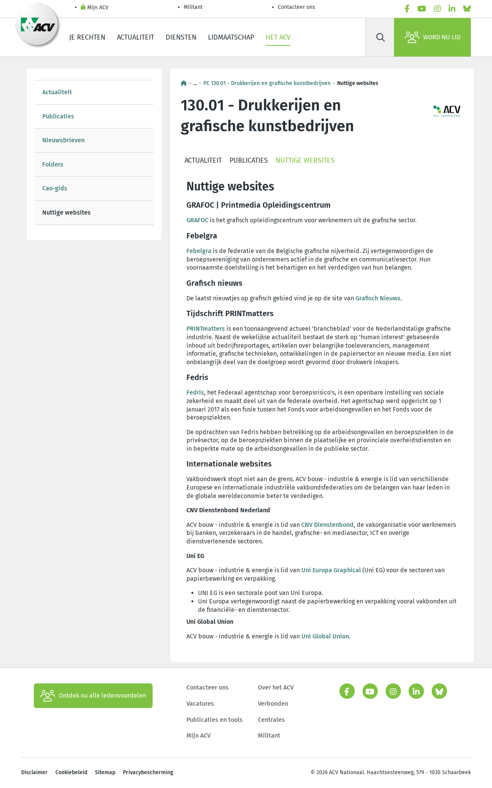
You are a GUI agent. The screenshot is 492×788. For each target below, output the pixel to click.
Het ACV (278, 37)
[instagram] (437, 9)
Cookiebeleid (71, 772)
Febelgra (198, 251)
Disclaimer (34, 772)
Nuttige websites (66, 212)
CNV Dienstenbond (327, 524)
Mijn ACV (97, 7)
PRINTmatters (205, 328)
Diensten (181, 37)
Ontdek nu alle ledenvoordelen (102, 695)
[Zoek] (381, 37)
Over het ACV (276, 687)
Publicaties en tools (214, 719)
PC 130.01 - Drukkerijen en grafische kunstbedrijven (267, 83)
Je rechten (87, 37)
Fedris (195, 392)
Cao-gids (54, 188)
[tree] (94, 152)
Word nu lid (441, 37)
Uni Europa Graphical (331, 570)
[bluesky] (467, 9)
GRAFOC (197, 220)
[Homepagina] (184, 83)
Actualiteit (135, 37)
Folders (52, 164)
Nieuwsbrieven (63, 140)
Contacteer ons (296, 7)
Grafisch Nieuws (378, 298)
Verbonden (273, 703)
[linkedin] (452, 9)
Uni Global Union (325, 636)
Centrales (271, 719)
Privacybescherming (148, 772)
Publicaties (58, 116)
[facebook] (407, 9)
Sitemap (105, 772)
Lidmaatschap (231, 37)
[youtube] (422, 9)
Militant (193, 7)
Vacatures (200, 703)
